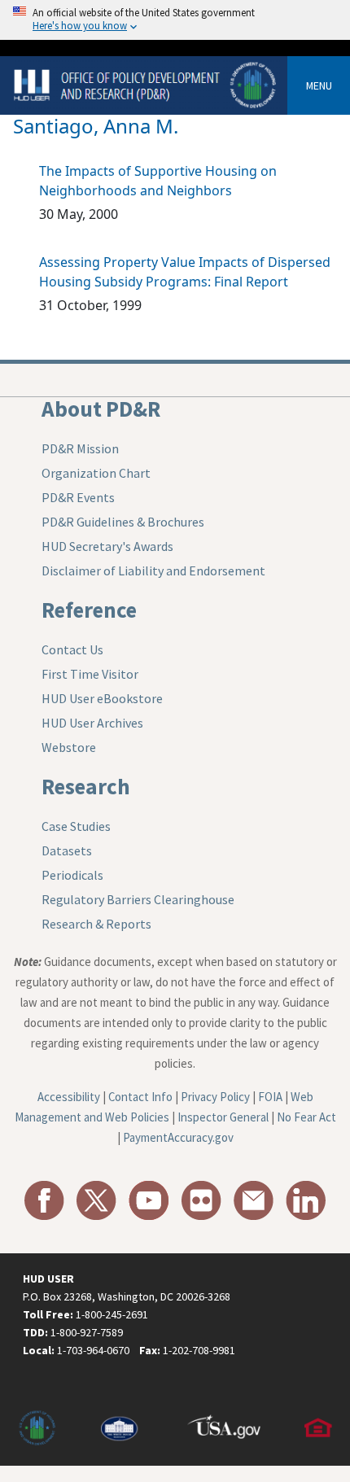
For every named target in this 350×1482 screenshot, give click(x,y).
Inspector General (223, 1117)
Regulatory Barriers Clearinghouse (138, 899)
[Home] (146, 84)
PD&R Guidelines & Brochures (123, 522)
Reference (89, 609)
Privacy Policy (215, 1096)
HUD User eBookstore (102, 698)
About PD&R (101, 408)
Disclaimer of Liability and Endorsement (153, 570)
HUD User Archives (92, 723)
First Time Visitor (90, 674)
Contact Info (140, 1096)
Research (86, 786)
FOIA (270, 1096)
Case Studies (76, 826)
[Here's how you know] (175, 20)
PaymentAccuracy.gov (178, 1137)
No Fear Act (306, 1117)
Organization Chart (96, 473)
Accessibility (68, 1096)
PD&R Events (78, 497)
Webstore (69, 747)
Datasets (67, 850)
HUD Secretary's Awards (107, 546)
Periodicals (72, 875)
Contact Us (72, 649)
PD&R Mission (80, 448)
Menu (319, 85)
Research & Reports (96, 924)
